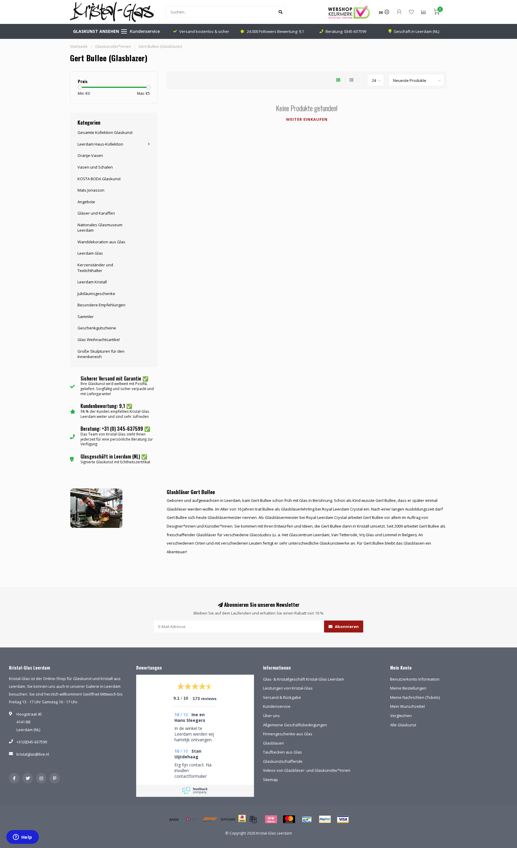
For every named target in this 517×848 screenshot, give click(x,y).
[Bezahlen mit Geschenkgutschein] (253, 819)
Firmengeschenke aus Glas (287, 734)
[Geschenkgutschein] (228, 819)
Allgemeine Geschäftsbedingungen (295, 725)
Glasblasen (273, 743)
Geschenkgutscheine (96, 328)
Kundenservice (145, 31)
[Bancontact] (306, 819)
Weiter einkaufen (307, 119)
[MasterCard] (289, 819)
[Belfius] (192, 819)
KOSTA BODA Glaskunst (99, 178)
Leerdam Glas (90, 253)
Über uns (271, 715)
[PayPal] (324, 819)
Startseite (79, 46)
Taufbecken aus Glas (282, 752)
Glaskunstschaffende (282, 761)
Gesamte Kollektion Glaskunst (105, 132)
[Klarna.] (271, 819)
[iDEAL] (242, 822)
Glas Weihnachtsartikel (98, 339)
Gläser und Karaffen (96, 213)
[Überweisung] (174, 819)
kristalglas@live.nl (32, 754)
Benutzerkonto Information (415, 679)
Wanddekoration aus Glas (101, 242)
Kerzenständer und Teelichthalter (95, 267)
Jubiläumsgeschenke (96, 293)
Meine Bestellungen (408, 688)
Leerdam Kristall (92, 282)
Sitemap (270, 779)
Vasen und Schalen (95, 167)
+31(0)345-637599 (31, 742)
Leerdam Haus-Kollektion (100, 144)
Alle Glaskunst (403, 725)
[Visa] (342, 819)
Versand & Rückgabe (282, 697)
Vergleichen (401, 715)
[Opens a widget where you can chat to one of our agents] (22, 837)
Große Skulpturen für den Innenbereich (100, 354)
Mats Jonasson (90, 190)
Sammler (85, 316)
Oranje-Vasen (90, 155)
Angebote (86, 201)
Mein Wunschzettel (407, 706)
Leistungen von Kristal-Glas (288, 688)
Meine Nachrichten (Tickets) (415, 697)
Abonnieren (346, 626)
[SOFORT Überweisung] (210, 819)
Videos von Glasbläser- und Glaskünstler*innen (306, 770)
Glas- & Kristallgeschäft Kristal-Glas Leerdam (303, 679)
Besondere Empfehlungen (101, 305)
